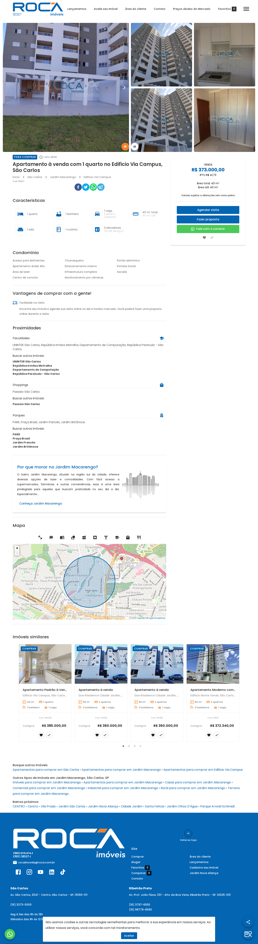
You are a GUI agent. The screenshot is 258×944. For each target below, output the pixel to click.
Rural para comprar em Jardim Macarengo (193, 788)
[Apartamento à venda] (101, 664)
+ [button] (17, 548)
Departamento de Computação (36, 370)
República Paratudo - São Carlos (36, 374)
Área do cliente (135, 9)
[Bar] (105, 537)
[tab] (125, 146)
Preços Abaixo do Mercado (191, 9)
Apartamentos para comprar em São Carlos (46, 769)
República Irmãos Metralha (32, 366)
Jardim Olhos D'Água (182, 806)
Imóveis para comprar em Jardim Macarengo (47, 782)
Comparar (140, 873)
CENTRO (19, 806)
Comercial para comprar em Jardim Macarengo (49, 788)
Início (16, 177)
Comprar (137, 856)
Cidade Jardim (131, 806)
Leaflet (141, 618)
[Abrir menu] (246, 9)
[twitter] (86, 187)
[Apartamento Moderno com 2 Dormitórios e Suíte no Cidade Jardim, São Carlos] (213, 664)
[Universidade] (116, 537)
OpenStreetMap (157, 618)
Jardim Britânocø (25, 447)
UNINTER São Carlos (27, 361)
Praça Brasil (21, 438)
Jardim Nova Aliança (103, 806)
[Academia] (40, 537)
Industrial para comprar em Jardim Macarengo (123, 788)
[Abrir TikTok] (62, 873)
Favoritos (226, 9)
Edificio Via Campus (97, 177)
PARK (16, 434)
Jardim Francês (24, 442)
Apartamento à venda (96, 690)
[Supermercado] (51, 537)
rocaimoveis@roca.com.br (36, 862)
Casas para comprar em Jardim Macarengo (198, 782)
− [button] (17, 553)
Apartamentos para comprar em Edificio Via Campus (203, 769)
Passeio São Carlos (26, 404)
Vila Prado (48, 806)
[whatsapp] (93, 187)
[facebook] (78, 187)
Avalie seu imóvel (106, 9)
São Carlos (34, 177)
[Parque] (73, 537)
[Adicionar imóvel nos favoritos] (204, 238)
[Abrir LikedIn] (51, 873)
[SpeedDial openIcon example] (248, 922)
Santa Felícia (154, 806)
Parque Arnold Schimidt (217, 806)
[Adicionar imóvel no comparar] (212, 238)
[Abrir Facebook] (18, 873)
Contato (159, 9)
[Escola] (62, 537)
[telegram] (101, 187)
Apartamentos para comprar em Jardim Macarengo (121, 769)
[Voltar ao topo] (188, 833)
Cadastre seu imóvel (204, 867)
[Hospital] (95, 537)
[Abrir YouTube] (40, 873)
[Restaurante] (138, 537)
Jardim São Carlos (71, 806)
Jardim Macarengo (63, 177)
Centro (33, 806)
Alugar (136, 862)
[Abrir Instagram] (29, 873)
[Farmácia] (84, 537)
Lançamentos (76, 9)
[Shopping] (127, 537)
